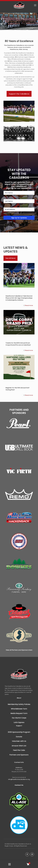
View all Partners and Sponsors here (19, 650)
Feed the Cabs (19, 750)
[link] (19, 424)
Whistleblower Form (19, 709)
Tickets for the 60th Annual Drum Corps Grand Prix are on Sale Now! (18, 344)
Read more (29, 305)
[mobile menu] (35, 5)
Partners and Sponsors (19, 755)
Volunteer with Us (19, 741)
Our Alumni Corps (19, 718)
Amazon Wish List (19, 746)
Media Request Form (19, 713)
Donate (19, 737)
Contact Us (19, 785)
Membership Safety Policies (19, 704)
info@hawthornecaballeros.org (19, 779)
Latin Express (19, 722)
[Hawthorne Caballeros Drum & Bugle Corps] (19, 5)
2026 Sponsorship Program (19, 732)
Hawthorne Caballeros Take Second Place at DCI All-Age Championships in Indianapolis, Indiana (19, 298)
